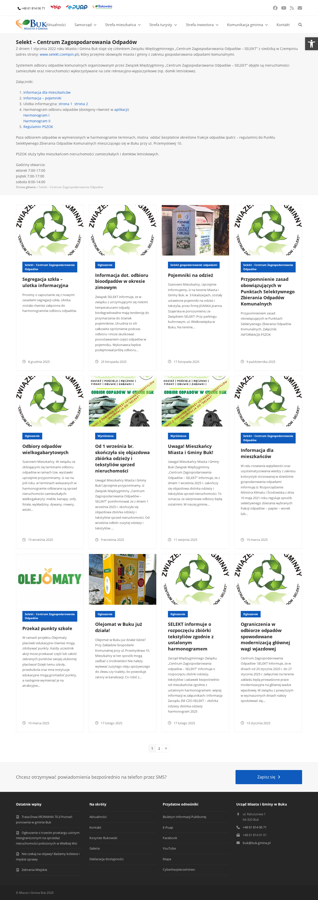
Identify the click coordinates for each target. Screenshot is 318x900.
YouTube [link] (169, 848)
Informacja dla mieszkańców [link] (47, 92)
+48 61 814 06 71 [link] (33, 8)
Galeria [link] (94, 848)
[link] (311, 43)
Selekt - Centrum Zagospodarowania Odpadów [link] (50, 267)
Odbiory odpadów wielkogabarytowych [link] (45, 449)
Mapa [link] (167, 859)
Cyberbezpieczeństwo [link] (179, 869)
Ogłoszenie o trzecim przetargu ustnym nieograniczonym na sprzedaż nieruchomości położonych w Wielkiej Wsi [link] (48, 838)
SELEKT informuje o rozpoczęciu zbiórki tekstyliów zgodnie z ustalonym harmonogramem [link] (191, 636)
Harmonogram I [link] (36, 115)
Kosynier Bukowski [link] (103, 838)
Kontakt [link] (95, 827)
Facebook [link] (170, 838)
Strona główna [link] (26, 187)
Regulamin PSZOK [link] (38, 126)
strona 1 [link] (65, 103)
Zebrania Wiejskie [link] (34, 869)
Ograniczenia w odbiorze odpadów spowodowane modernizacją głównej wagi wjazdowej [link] (265, 636)
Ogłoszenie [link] (105, 265)
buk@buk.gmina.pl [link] (257, 843)
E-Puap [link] (168, 827)
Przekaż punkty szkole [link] (47, 628)
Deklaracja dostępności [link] (106, 859)
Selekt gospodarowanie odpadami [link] (193, 265)
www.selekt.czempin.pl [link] (59, 54)
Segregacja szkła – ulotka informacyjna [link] (45, 282)
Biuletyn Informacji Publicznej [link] (184, 816)
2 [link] (160, 748)
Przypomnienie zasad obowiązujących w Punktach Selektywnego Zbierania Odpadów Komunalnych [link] (268, 291)
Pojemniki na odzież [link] (190, 275)
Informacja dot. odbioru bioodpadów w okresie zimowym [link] (121, 281)
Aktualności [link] (98, 816)
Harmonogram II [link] (36, 121)
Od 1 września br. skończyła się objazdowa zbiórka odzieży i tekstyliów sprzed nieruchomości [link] (122, 458)
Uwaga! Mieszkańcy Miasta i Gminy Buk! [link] (190, 449)
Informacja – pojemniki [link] (42, 98)
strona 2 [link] (81, 103)
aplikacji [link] (121, 109)
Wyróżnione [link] (106, 436)
